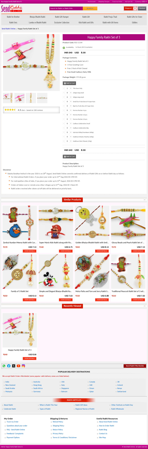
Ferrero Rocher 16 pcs (80, 115)
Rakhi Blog (103, 430)
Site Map (102, 438)
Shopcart (128, 8)
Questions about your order (17, 426)
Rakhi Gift (86, 16)
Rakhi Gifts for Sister (134, 16)
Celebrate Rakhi (10, 409)
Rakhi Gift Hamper (62, 16)
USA (62, 382)
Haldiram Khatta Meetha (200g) (83, 137)
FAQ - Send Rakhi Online (16, 430)
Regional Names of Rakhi (85, 409)
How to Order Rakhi (106, 426)
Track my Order (117, 2)
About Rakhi (8, 405)
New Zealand (10, 385)
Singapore (65, 388)
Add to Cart (70, 83)
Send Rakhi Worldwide (135, 366)
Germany (36, 392)
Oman (91, 388)
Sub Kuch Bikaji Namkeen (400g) (83, 132)
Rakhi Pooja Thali (110, 16)
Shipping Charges (103, 2)
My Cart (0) (128, 2)
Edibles (134, 22)
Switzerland (121, 392)
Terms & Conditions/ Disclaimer (65, 438)
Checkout (142, 8)
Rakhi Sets (13, 22)
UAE (90, 385)
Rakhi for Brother (13, 16)
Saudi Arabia (10, 388)
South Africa (38, 388)
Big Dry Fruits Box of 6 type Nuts (83, 106)
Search (90, 8)
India (7, 382)
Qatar (91, 392)
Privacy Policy (58, 434)
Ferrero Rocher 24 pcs (80, 119)
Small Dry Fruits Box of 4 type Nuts (84, 102)
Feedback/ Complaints (15, 434)
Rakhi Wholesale (117, 409)
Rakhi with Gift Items (110, 22)
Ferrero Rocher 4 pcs (79, 110)
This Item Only (77, 88)
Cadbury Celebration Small (81, 124)
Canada (92, 382)
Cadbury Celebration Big (81, 128)
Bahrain (64, 392)
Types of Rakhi (45, 409)
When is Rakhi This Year (49, 405)
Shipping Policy (58, 426)
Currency (141, 1)
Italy (63, 385)
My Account (92, 2)
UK (118, 382)
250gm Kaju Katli (78, 93)
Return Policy (58, 430)
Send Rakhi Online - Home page (12, 8)
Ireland (120, 385)
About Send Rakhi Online (108, 422)
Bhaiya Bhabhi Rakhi (37, 16)
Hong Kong (37, 385)
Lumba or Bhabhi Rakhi (37, 22)
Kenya (119, 388)
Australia (36, 382)
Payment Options (13, 438)
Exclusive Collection (61, 22)
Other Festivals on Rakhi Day (122, 405)
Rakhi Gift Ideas (81, 405)
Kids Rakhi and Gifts (86, 22)
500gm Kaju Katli (78, 97)
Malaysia (8, 392)
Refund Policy (58, 422)
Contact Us (103, 434)
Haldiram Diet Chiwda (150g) (82, 141)
